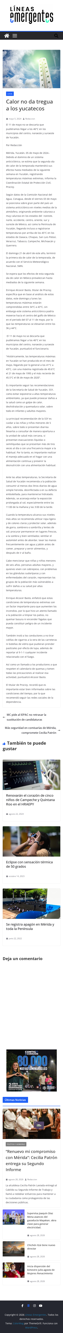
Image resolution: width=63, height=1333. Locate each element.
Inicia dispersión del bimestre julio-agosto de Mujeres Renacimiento (41, 1270)
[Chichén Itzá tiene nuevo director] (14, 1250)
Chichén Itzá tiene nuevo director (41, 1246)
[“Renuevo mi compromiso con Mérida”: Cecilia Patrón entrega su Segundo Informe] (31, 1124)
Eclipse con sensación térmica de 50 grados (29, 864)
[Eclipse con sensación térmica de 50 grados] (31, 828)
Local (9, 94)
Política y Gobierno (16, 1144)
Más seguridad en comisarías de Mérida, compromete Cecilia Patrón (30, 730)
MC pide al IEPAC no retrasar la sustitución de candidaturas (26, 717)
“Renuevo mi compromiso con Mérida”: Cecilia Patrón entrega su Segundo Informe (31, 1160)
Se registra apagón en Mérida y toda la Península (30, 926)
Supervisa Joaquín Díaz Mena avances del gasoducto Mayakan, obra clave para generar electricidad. (41, 1220)
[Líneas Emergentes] (7, 36)
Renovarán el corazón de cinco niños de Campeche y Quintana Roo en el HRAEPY (30, 799)
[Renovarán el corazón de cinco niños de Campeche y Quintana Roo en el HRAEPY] (31, 762)
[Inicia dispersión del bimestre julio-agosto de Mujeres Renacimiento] (14, 1273)
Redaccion (30, 118)
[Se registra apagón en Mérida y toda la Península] (31, 891)
